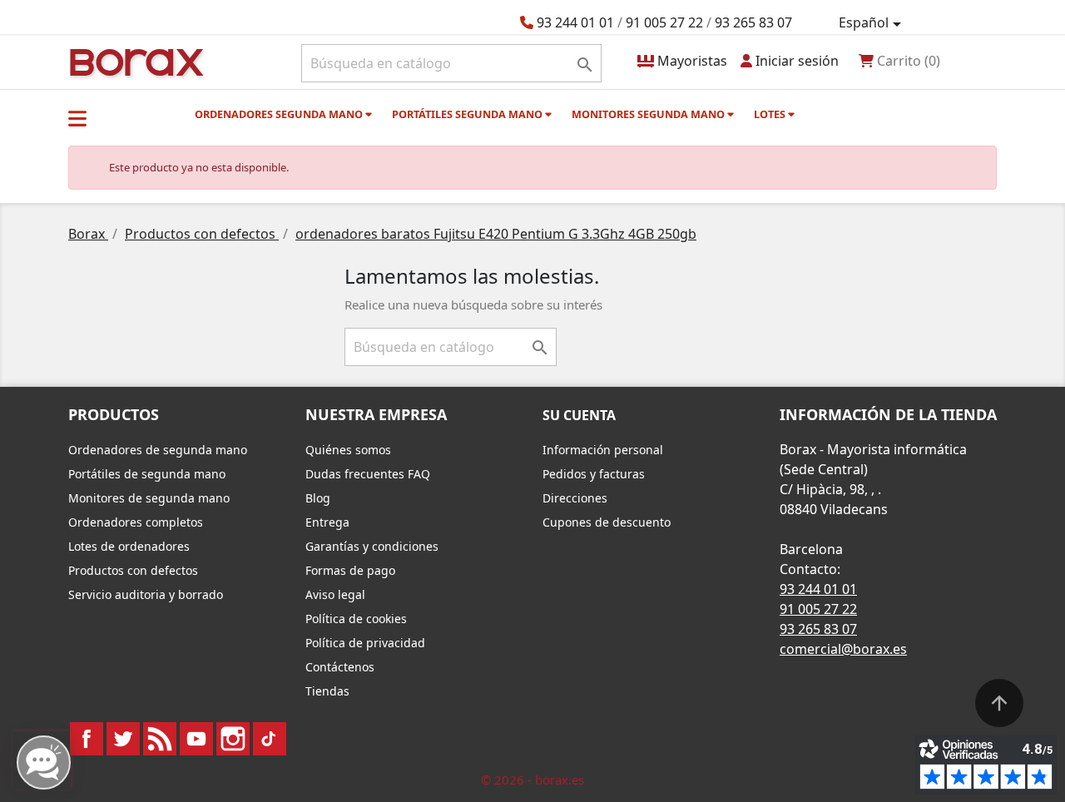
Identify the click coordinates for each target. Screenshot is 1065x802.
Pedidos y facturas (593, 474)
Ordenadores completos (135, 522)
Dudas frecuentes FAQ (367, 474)
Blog (317, 498)
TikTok (269, 738)
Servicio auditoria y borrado (145, 594)
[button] (77, 118)
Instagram (233, 738)
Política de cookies (356, 618)
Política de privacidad (365, 643)
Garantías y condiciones (371, 546)
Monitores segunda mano (649, 113)
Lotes (771, 113)
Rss (159, 738)
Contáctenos (339, 667)
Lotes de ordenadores (129, 546)
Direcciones (574, 498)
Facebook (86, 738)
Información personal (602, 450)
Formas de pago (350, 570)
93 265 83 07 (753, 22)
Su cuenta (579, 415)
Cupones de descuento (606, 522)
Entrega (327, 522)
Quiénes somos (348, 450)
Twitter (123, 738)
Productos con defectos (133, 570)
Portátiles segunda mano (468, 113)
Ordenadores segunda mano (280, 113)
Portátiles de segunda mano (146, 474)
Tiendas (327, 691)
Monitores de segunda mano (149, 498)
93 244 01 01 (575, 22)
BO (134, 61)
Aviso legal (335, 594)
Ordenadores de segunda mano (157, 450)
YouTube (196, 738)
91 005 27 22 (664, 22)
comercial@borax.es (843, 649)
